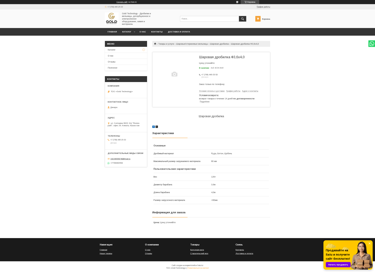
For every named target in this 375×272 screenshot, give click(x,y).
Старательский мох (199, 253)
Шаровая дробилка (219, 44)
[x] (157, 127)
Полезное (112, 68)
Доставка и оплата (179, 32)
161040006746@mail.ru (120, 159)
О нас (142, 32)
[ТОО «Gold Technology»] (112, 24)
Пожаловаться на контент (198, 268)
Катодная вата (197, 250)
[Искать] (242, 19)
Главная (112, 32)
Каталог (126, 32)
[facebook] (153, 127)
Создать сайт (122, 2)
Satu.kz (200, 265)
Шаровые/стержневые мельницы (192, 44)
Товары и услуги (166, 44)
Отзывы (111, 62)
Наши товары (106, 253)
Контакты (157, 32)
